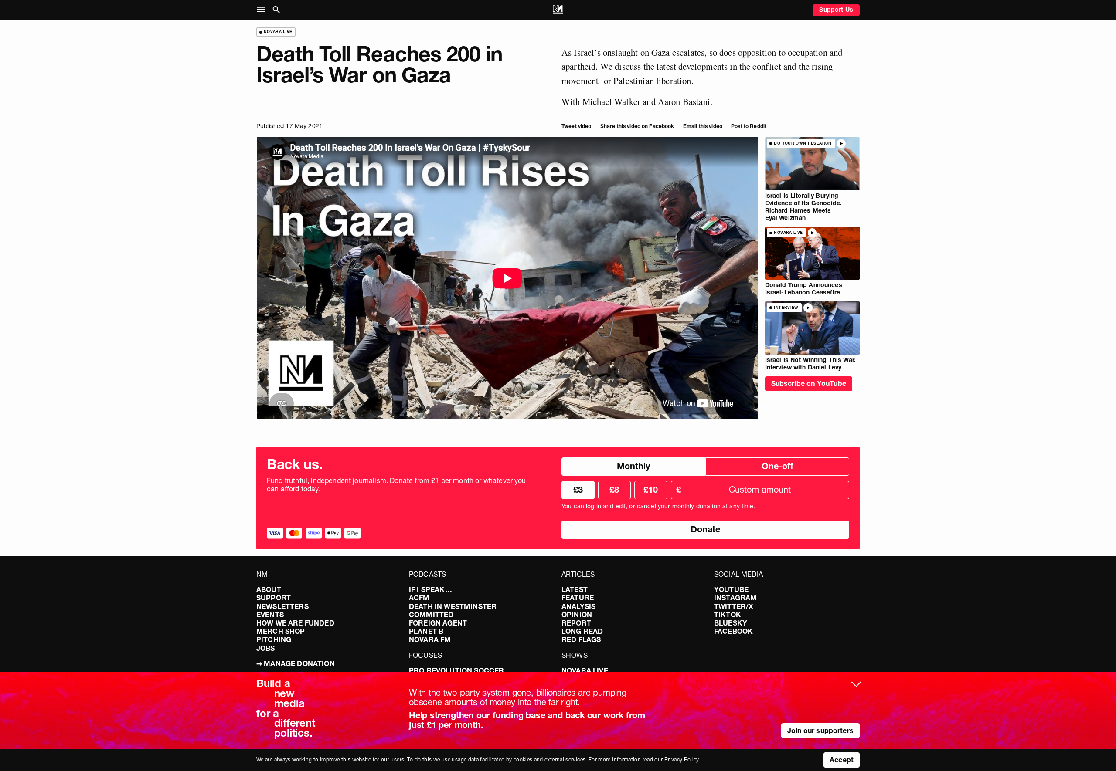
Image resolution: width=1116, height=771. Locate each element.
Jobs (265, 648)
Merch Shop (280, 631)
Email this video (702, 126)
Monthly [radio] (633, 466)
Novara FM (430, 639)
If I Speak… (430, 589)
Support (273, 597)
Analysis (578, 606)
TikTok (727, 614)
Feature (577, 597)
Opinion (576, 614)
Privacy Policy (681, 759)
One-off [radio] (777, 466)
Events (270, 614)
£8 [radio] (614, 489)
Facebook (733, 631)
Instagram (735, 597)
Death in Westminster (453, 606)
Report (576, 623)
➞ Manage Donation (295, 663)
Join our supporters (820, 730)
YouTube (731, 589)
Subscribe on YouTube (808, 383)
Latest (574, 589)
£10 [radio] (650, 489)
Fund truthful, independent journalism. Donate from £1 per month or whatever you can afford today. (396, 485)
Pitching (273, 639)
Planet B (426, 631)
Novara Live (584, 670)
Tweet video (576, 126)
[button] (263, 10)
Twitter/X (733, 606)
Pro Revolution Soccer (456, 670)
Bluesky (730, 623)
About (268, 589)
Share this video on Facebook (637, 126)
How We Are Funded (295, 623)
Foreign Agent (438, 623)
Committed (431, 614)
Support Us (836, 10)
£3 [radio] (578, 489)
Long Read (582, 631)
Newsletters (282, 606)
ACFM (419, 597)
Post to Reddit (748, 126)
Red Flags (581, 639)
